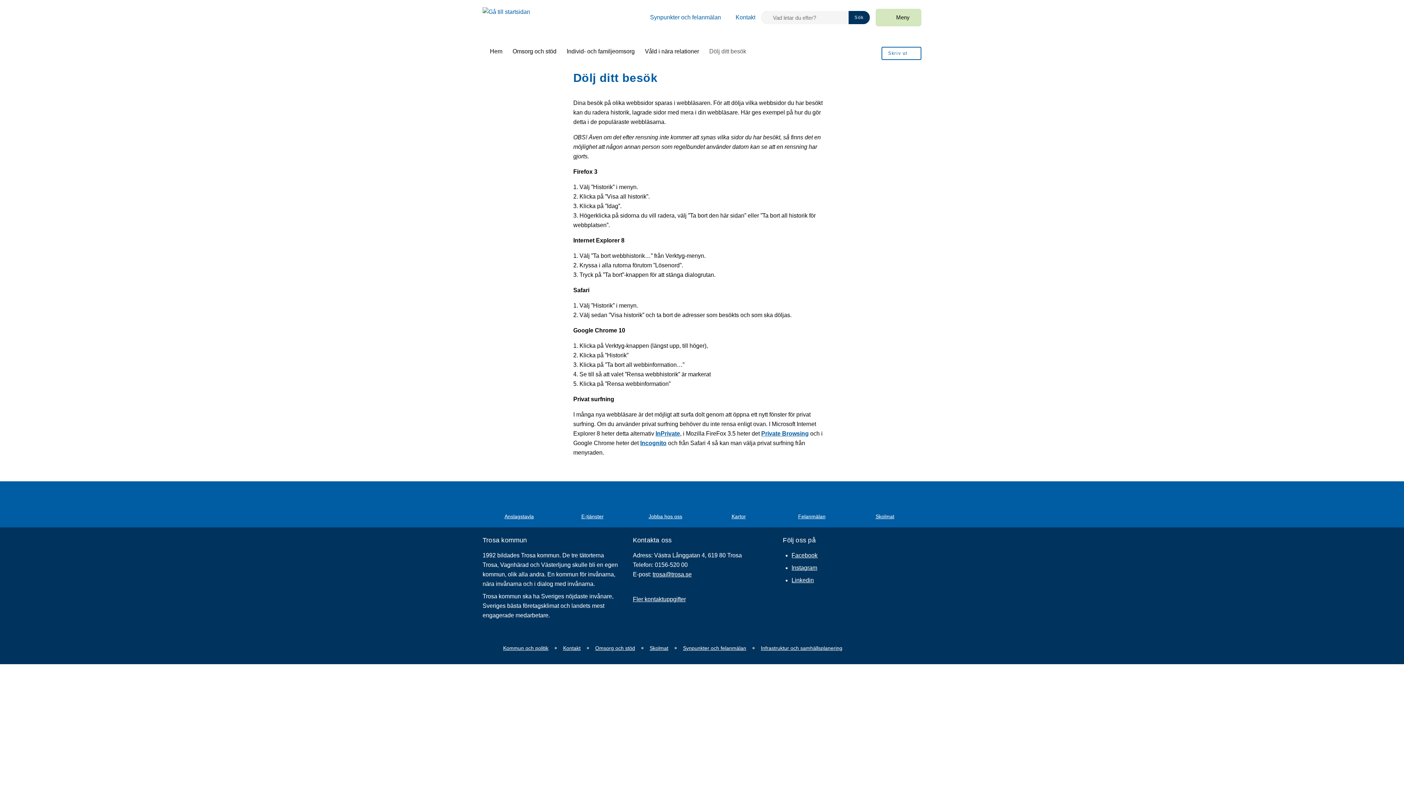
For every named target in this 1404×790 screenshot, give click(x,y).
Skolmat (659, 648)
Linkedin (803, 580)
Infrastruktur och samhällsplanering (801, 648)
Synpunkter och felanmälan (714, 648)
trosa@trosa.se (672, 574)
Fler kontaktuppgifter (659, 599)
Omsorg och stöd (615, 648)
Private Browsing (785, 433)
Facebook (805, 555)
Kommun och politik (525, 648)
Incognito (653, 443)
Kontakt (572, 648)
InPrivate (668, 433)
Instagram (804, 568)
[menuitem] (681, 17)
